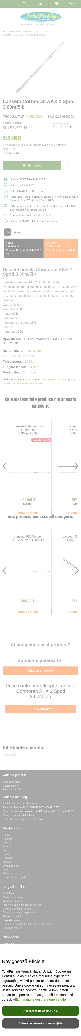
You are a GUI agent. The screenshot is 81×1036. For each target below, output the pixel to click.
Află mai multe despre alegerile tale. (40, 999)
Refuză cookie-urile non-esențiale (41, 1023)
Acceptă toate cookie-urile (40, 1010)
